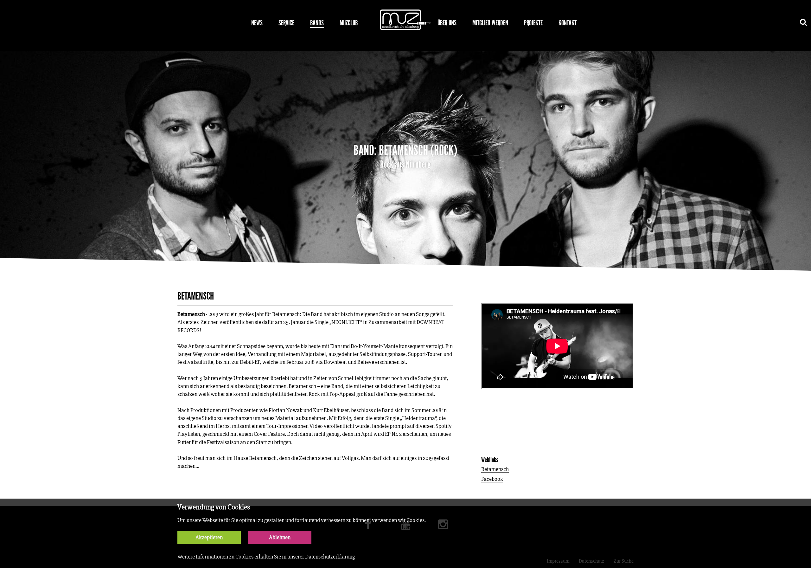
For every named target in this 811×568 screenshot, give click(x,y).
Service (286, 22)
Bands (317, 22)
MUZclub (349, 22)
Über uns (447, 22)
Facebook (492, 479)
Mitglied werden (490, 22)
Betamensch (495, 470)
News (257, 22)
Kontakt (568, 22)
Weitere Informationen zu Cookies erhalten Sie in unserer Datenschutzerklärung (266, 556)
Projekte (533, 22)
